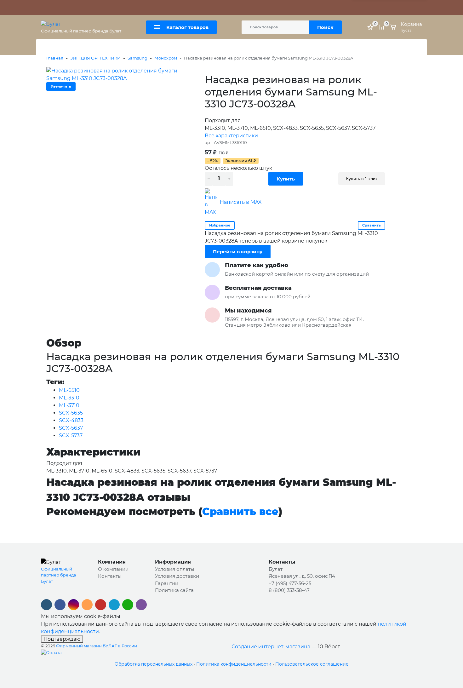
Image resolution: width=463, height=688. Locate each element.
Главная (54, 57)
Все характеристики (231, 136)
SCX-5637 (71, 428)
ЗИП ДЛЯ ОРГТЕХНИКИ (95, 57)
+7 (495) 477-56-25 (303, 7)
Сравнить (371, 225)
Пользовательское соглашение (312, 664)
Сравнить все (240, 511)
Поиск (325, 27)
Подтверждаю (62, 639)
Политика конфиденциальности (234, 664)
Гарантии (166, 583)
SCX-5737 (71, 436)
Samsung (137, 57)
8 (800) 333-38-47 (344, 7)
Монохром (165, 57)
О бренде (51, 7)
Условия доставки (177, 576)
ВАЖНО (104, 7)
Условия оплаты (174, 569)
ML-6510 (69, 390)
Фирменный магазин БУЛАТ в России (96, 645)
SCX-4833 (71, 420)
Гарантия (76, 7)
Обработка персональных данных (153, 664)
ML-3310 (69, 398)
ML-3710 (69, 405)
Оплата (125, 7)
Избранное (219, 225)
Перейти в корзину (237, 252)
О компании (113, 569)
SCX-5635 (71, 413)
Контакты (171, 7)
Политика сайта (174, 590)
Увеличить (61, 86)
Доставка (146, 7)
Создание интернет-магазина (271, 647)
